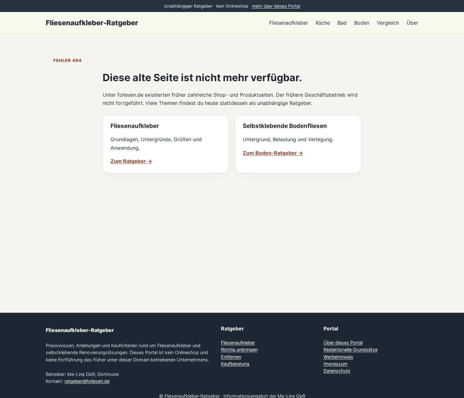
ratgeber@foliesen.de (87, 381)
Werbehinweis (338, 356)
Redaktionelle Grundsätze (351, 349)
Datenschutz (337, 370)
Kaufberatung (235, 363)
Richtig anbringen (239, 349)
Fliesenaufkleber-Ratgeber (92, 23)
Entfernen (231, 356)
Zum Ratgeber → (131, 161)
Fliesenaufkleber (238, 342)
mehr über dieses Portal (276, 6)
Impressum (336, 363)
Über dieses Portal (343, 342)
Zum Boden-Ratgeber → (273, 153)
